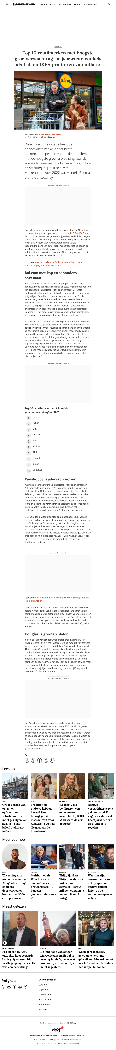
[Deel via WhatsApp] (33, 760)
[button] (60, 1035)
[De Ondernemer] (24, 4)
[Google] (3, 987)
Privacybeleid (46, 1035)
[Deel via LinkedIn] (52, 760)
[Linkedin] (9, 987)
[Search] (109, 4)
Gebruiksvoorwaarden (78, 1035)
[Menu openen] (7, 4)
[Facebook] (14, 987)
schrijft (73, 233)
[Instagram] (20, 987)
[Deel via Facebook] (39, 760)
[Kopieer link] (27, 760)
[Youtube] (25, 987)
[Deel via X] (46, 760)
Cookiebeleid (34, 1035)
